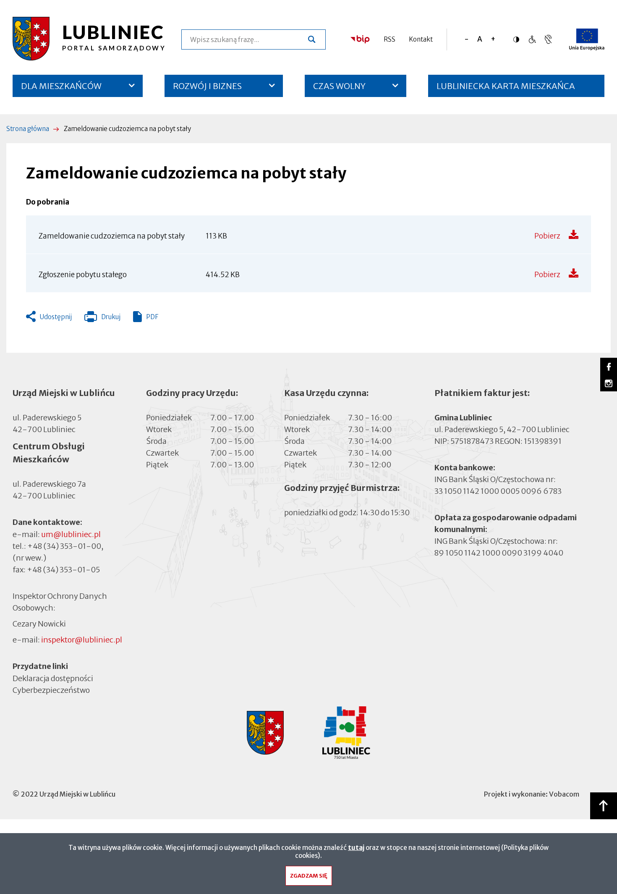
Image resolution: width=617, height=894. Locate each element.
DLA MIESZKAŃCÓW (61, 86)
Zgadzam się (308, 875)
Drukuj (102, 319)
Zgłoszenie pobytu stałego (83, 274)
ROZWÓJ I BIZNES (207, 86)
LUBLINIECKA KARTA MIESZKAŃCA (506, 89)
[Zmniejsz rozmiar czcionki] (466, 39)
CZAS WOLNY (339, 86)
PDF (152, 317)
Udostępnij (56, 317)
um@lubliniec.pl (71, 534)
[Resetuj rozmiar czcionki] (479, 39)
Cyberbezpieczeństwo (51, 690)
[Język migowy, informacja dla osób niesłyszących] (532, 39)
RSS (389, 39)
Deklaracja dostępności (53, 678)
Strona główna (27, 129)
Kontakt (421, 39)
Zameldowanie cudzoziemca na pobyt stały (112, 236)
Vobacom (564, 794)
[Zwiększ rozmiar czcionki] (493, 39)
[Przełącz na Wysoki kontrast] (518, 39)
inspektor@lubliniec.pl (81, 640)
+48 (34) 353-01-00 (64, 546)
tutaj (356, 848)
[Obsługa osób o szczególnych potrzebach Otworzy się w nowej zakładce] (548, 39)
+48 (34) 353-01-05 (63, 569)
